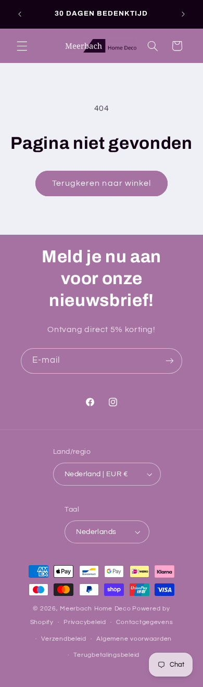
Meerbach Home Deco (95, 609)
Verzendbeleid (63, 639)
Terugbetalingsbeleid (106, 655)
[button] (22, 46)
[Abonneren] (170, 361)
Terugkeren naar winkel (101, 183)
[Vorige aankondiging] (19, 14)
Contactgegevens (144, 622)
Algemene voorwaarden (134, 639)
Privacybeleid (85, 622)
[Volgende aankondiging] (183, 14)
